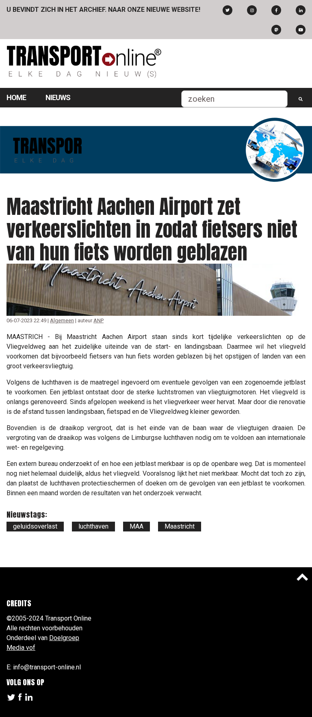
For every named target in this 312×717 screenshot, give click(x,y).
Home (16, 97)
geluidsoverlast (35, 526)
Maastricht (180, 526)
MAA (136, 526)
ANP (98, 320)
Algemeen (62, 320)
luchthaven (93, 526)
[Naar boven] (302, 577)
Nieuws (58, 97)
